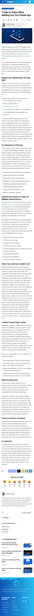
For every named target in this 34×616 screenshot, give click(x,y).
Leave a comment (27, 512)
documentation (16, 228)
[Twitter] (23, 601)
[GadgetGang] (12, 2)
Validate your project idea (10, 106)
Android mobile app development (13, 204)
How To (5, 8)
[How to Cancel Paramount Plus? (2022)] (28, 561)
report (29, 49)
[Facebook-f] (26, 601)
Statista (4, 211)
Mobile (11, 8)
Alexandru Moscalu (10, 24)
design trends (24, 161)
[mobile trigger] (3, 2)
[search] (22, 2)
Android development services (16, 298)
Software (27, 546)
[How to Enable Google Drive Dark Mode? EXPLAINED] (28, 552)
